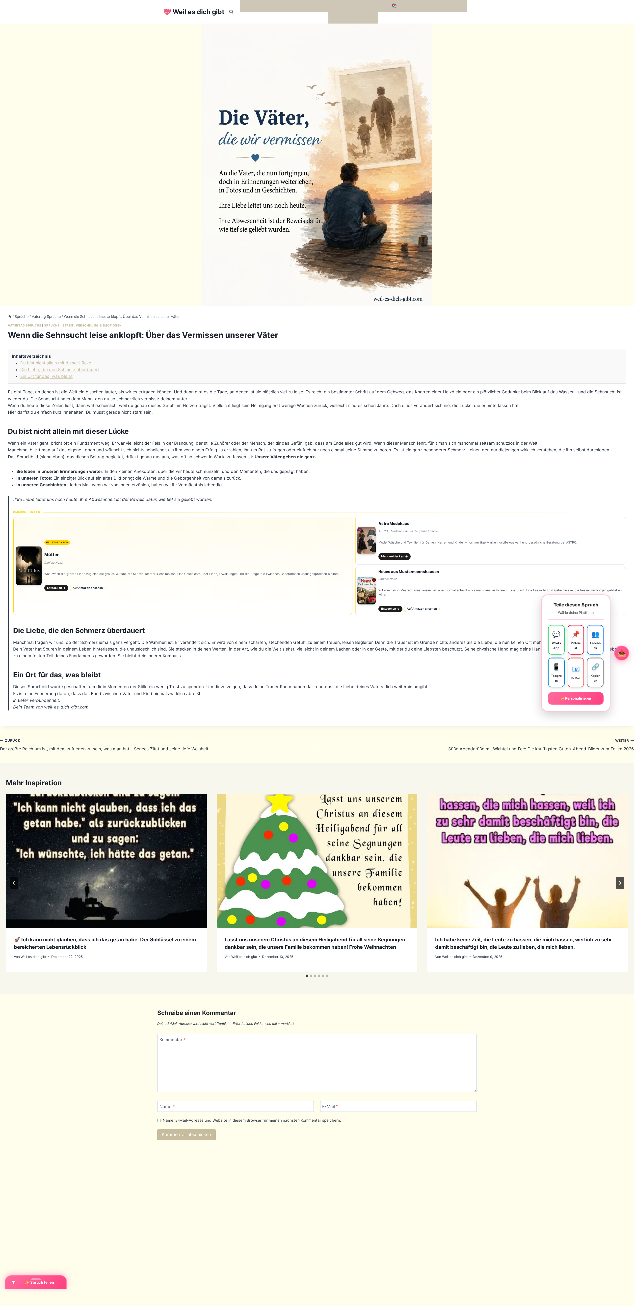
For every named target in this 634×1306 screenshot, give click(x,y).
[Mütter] (182, 566)
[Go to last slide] (14, 883)
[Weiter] (620, 883)
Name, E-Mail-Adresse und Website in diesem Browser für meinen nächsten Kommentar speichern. (252, 1120)
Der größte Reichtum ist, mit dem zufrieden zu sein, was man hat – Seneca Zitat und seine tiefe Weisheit (104, 745)
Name (167, 1106)
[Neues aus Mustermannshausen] (490, 591)
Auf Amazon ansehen (88, 588)
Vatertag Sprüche (24, 325)
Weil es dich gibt (33, 957)
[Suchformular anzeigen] (231, 11)
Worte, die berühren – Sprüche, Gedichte (283, 5)
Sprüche (51, 325)
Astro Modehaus (393, 523)
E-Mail (330, 1106)
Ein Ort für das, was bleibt (46, 376)
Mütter (51, 554)
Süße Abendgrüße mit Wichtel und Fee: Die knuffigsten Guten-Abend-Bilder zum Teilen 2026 (541, 745)
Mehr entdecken (394, 556)
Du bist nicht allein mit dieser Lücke (55, 362)
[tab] (307, 976)
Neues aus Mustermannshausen (408, 571)
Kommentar (172, 1039)
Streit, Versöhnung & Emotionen (92, 325)
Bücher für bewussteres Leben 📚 (363, 5)
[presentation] (106, 861)
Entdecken (56, 588)
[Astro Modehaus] (490, 541)
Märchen (339, 17)
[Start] (9, 316)
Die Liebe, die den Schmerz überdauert (59, 369)
